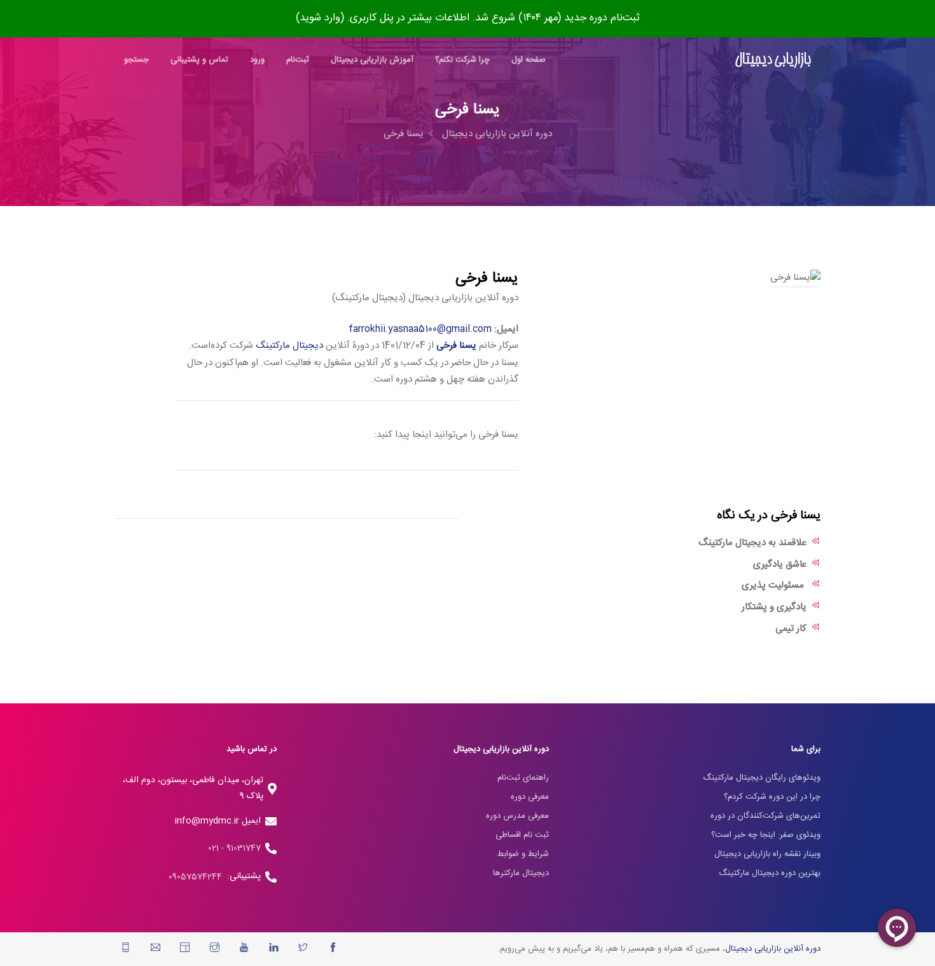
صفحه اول (528, 60)
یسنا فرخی (404, 134)
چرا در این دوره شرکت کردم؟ (772, 797)
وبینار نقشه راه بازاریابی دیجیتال (767, 854)
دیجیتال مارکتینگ (289, 346)
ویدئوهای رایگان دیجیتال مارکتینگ (762, 778)
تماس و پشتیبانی (199, 60)
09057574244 (198, 877)
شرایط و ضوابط (523, 854)
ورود (257, 60)
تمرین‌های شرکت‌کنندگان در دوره (765, 816)
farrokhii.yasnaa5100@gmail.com (420, 329)
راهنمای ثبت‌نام (523, 778)
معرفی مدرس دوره (517, 816)
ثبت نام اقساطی (522, 835)
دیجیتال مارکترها (521, 873)
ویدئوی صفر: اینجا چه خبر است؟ (766, 835)
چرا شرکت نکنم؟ (462, 60)
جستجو (136, 60)
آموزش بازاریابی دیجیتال (372, 60)
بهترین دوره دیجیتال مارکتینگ (770, 873)
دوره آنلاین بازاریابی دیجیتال (497, 134)
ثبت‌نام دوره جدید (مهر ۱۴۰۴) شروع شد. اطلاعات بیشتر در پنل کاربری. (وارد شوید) (468, 18)
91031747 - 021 (234, 848)
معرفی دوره (530, 797)
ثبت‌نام (297, 60)
